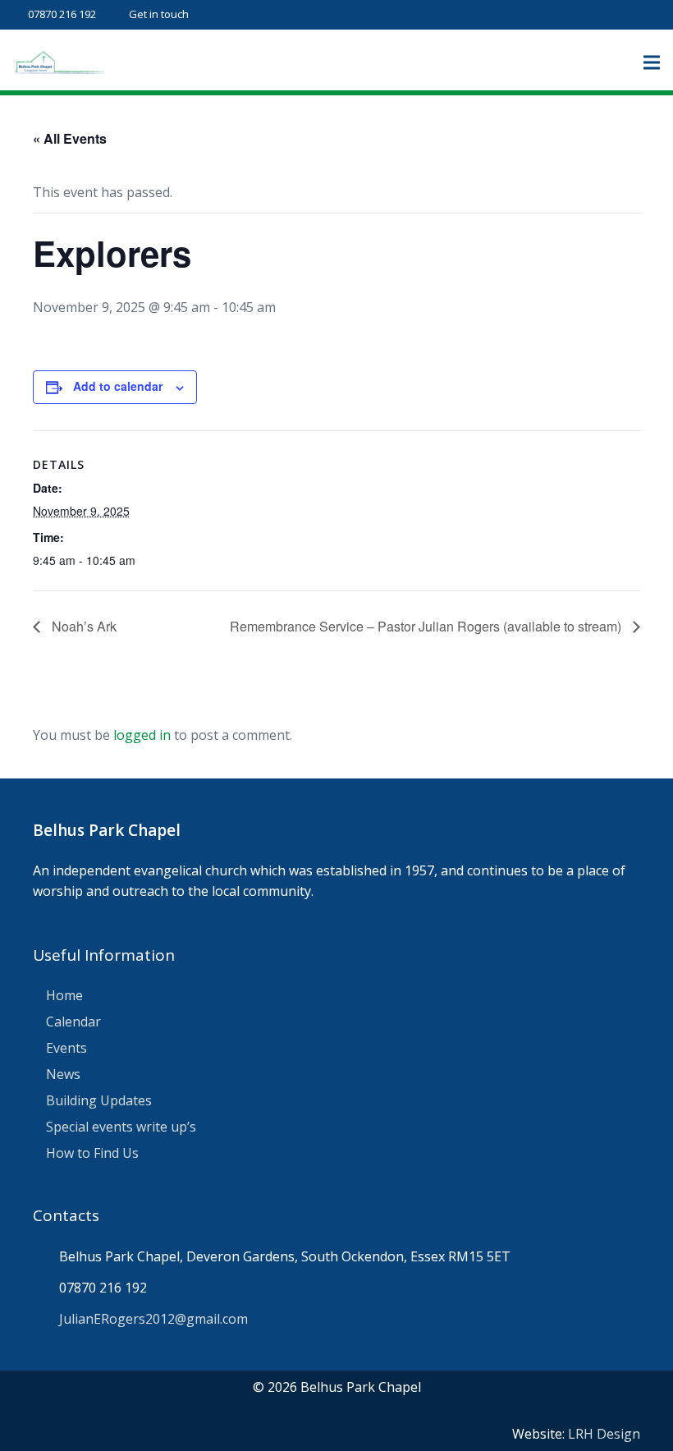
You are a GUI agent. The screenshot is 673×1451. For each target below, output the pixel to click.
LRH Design (604, 1434)
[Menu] (652, 62)
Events (66, 1048)
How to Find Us (92, 1153)
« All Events (70, 138)
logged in (142, 735)
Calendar (73, 1021)
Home (64, 995)
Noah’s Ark (82, 626)
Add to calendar (118, 386)
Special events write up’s (121, 1127)
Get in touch (159, 14)
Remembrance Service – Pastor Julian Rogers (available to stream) (427, 626)
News (63, 1074)
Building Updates (99, 1100)
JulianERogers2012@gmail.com (153, 1319)
